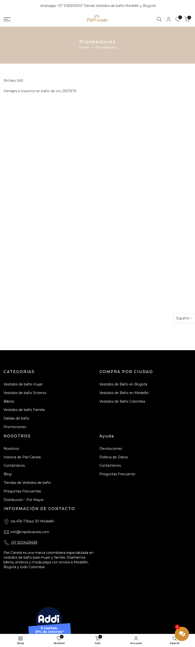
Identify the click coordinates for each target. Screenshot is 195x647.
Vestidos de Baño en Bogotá (123, 384)
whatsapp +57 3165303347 (62, 6)
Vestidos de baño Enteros (25, 393)
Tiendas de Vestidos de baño (27, 482)
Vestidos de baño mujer (23, 384)
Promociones (15, 427)
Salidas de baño (16, 418)
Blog (7, 474)
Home (83, 47)
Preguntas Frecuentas (22, 491)
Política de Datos (113, 457)
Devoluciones (110, 448)
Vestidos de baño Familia (24, 410)
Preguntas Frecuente (117, 474)
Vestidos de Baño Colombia (122, 401)
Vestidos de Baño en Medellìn (124, 393)
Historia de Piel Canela (22, 457)
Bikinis (9, 401)
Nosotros (11, 448)
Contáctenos (110, 465)
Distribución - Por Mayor (24, 500)
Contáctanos (14, 465)
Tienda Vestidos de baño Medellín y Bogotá (120, 6)
